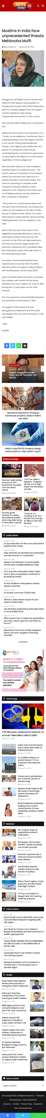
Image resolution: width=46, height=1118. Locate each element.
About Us (7, 1104)
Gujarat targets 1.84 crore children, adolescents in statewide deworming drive (14, 1032)
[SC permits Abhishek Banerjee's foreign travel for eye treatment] (37, 1046)
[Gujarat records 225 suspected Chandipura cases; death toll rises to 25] (37, 1021)
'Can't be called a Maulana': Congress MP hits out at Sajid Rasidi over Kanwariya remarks (33, 484)
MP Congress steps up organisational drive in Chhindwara (28, 832)
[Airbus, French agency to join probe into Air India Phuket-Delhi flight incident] (9, 885)
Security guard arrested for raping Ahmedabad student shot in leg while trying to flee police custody (12, 517)
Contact (16, 1104)
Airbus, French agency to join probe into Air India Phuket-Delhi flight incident (31, 884)
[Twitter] (12, 345)
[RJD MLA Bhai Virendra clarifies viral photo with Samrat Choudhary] (9, 871)
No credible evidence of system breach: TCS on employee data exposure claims (29, 761)
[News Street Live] (23, 6)
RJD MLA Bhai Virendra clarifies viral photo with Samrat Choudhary (28, 869)
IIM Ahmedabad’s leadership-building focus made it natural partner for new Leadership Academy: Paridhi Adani (31, 808)
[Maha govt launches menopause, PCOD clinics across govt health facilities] (37, 997)
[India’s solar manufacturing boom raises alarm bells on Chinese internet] (9, 749)
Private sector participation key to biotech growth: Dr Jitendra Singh (30, 779)
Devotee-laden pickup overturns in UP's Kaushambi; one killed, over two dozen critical (12, 485)
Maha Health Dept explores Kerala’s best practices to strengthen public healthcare (15, 983)
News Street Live (10, 47)
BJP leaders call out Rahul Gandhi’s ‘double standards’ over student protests (30, 845)
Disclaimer (38, 1104)
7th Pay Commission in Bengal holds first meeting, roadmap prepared (30, 896)
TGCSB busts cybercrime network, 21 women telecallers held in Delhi (23, 733)
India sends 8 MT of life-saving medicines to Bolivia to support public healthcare (14, 1057)
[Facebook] (6, 345)
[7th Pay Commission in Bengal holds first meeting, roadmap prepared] (9, 896)
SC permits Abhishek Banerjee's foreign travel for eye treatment (14, 1045)
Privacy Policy (26, 1104)
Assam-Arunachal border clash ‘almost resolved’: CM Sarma (22, 375)
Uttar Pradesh (15, 365)
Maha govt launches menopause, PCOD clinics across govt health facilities (14, 996)
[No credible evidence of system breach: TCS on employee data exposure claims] (9, 764)
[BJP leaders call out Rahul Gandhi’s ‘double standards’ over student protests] (9, 845)
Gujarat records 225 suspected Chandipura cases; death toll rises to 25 (14, 1020)
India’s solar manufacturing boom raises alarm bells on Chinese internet (30, 747)
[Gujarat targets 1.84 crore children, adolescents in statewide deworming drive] (37, 1033)
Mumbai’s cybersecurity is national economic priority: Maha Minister (30, 857)
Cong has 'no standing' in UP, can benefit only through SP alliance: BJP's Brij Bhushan (33, 518)
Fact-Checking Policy (23, 1108)
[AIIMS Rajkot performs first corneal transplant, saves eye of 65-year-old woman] (37, 1008)
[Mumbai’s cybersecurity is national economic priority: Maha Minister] (9, 858)
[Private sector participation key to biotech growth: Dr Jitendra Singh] (9, 778)
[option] (23, 368)
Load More (23, 642)
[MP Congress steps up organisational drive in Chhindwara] (9, 833)
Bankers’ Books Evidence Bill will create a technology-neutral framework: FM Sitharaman (30, 792)
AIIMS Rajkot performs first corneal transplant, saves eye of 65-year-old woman (14, 1008)
